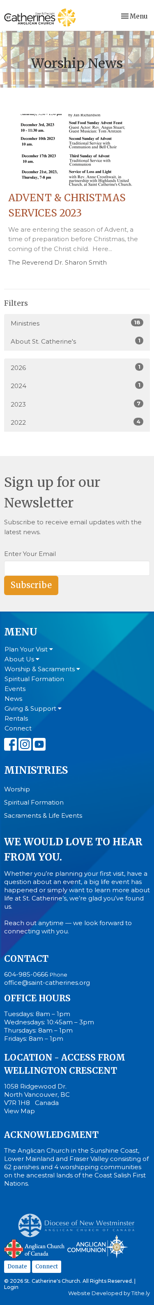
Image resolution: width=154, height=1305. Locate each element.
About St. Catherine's (75, 341)
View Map (19, 1111)
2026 (75, 367)
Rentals (16, 718)
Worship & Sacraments (40, 669)
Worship (17, 789)
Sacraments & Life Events (43, 815)
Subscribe (31, 585)
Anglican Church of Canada (34, 1248)
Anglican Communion (97, 1246)
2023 (75, 404)
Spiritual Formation (34, 679)
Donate (17, 1266)
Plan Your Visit (27, 649)
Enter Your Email (30, 554)
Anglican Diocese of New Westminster (79, 1221)
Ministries (75, 323)
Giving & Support (31, 708)
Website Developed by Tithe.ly (109, 1293)
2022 (75, 422)
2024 (75, 385)
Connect (18, 728)
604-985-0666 (26, 974)
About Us (20, 659)
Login (11, 1287)
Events (15, 689)
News (13, 699)
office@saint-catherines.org (47, 982)
